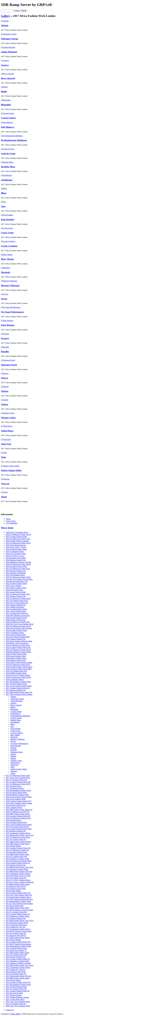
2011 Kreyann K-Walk (14, 993)
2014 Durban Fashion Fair (16, 865)
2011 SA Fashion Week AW (16, 989)
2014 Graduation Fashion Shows (18, 874)
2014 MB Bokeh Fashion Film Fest (19, 871)
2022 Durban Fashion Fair (16, 596)
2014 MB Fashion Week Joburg (18, 884)
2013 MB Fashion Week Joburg (18, 938)
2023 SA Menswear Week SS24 (18, 569)
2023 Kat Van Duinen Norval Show (19, 579)
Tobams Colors (8, 417)
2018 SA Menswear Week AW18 (18, 677)
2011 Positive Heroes (14, 995)
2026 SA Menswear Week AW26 (18, 534)
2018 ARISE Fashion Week (16, 673)
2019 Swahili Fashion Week (16, 630)
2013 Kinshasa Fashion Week (17, 923)
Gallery (5, 15)
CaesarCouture (8, 118)
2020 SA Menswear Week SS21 (18, 622)
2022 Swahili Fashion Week (16, 584)
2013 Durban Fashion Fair (16, 918)
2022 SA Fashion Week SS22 (17, 601)
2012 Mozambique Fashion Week (18, 946)
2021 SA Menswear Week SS (17, 613)
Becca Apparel (8, 78)
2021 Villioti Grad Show (15, 607)
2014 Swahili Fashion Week (16, 852)
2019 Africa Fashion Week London (19, 641)
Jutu (3, 206)
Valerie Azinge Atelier (11, 470)
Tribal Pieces (7, 431)
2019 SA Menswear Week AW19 (18, 650)
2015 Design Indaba (13, 846)
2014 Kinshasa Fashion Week (17, 869)
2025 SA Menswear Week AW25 (18, 543)
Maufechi (5, 272)
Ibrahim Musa (8, 166)
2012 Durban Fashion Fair (16, 957)
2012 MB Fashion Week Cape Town (19, 965)
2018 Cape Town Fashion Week (18, 675)
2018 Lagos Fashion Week (16, 656)
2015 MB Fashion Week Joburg (18, 844)
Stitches (4, 391)
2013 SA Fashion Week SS (16, 933)
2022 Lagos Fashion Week (16, 592)
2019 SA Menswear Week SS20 (18, 645)
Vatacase (5, 483)
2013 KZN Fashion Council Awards (19, 910)
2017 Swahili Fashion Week (16, 684)
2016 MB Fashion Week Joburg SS (19, 810)
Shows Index (7, 527)
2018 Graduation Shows (15, 680)
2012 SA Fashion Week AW (16, 955)
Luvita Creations (9, 246)
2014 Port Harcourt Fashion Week (18, 861)
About (8, 519)
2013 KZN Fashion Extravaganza (18, 944)
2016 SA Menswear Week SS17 (18, 812)
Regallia (5, 351)
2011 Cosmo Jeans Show (15, 999)
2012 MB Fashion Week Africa (17, 953)
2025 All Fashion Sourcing (16, 545)
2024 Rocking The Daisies (16, 558)
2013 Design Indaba (13, 940)
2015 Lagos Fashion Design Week (19, 825)
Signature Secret (9, 365)
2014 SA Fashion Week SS (16, 878)
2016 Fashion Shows (13, 820)
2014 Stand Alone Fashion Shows (18, 897)
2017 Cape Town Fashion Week (18, 778)
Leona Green (7, 232)
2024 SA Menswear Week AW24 (18, 564)
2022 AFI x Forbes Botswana (17, 603)
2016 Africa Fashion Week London (19, 803)
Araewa (5, 65)
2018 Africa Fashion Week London (19, 662)
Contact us (10, 1010)
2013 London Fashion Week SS (18, 914)
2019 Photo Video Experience (17, 643)
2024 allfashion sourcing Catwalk (18, 562)
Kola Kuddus (7, 219)
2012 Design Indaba (13, 980)
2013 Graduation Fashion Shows (18, 929)
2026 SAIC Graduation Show (17, 532)
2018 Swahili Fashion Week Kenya (19, 667)
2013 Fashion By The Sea (15, 927)
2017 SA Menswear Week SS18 (18, 776)
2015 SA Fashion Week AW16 (17, 827)
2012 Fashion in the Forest (16, 972)
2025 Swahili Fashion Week (16, 537)
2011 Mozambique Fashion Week (18, 985)
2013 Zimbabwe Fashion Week (17, 916)
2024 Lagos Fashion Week (16, 554)
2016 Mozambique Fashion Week (18, 790)
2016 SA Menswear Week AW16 (18, 818)
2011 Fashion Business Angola (17, 997)
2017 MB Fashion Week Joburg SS (19, 692)
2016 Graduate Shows (14, 807)
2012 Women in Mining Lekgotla (18, 963)
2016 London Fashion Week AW (18, 816)
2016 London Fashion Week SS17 (19, 801)
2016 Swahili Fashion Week (16, 793)
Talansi (4, 404)
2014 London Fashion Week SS (18, 863)
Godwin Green (8, 153)
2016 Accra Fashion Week (16, 799)
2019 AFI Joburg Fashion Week (18, 637)
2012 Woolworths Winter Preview (18, 976)
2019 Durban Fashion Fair (16, 639)
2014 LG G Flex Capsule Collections (20, 882)
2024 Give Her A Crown (15, 556)
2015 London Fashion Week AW (18, 848)
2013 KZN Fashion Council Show (19, 931)
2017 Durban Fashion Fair (16, 690)
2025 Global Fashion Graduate (17, 541)
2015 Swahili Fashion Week (16, 822)
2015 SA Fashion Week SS (16, 839)
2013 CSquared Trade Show (16, 925)
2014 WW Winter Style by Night (18, 876)
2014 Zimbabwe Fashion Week (17, 859)
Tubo (3, 457)
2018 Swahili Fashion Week (16, 654)
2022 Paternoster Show (14, 590)
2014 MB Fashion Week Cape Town (19, 867)
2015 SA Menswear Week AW (17, 850)
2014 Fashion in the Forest (16, 889)
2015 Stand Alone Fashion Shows (18, 842)
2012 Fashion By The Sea (15, 970)
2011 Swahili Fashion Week (16, 987)
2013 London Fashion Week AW (18, 942)
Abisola (4, 25)
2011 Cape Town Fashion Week (18, 1002)
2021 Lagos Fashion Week (16, 611)
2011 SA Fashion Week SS (16, 1004)
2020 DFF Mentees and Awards (18, 616)
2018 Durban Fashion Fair (16, 660)
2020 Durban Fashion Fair (16, 620)
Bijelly (4, 91)
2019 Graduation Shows (15, 633)
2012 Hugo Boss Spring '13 (16, 950)
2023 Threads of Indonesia (16, 573)
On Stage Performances (12, 312)
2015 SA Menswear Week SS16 (18, 837)
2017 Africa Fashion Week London (19, 694)
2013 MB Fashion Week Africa (17, 908)
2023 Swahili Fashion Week (16, 566)
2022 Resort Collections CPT (17, 581)
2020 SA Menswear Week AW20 (18, 626)
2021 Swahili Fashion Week (16, 609)
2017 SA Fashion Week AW (16, 780)
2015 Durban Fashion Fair (16, 831)
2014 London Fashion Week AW (18, 893)
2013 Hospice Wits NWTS (16, 935)
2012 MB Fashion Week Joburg (18, 978)
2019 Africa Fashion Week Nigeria (19, 628)
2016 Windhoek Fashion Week (17, 795)
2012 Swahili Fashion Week (16, 948)
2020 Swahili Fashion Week (16, 618)
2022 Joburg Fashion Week (16, 588)
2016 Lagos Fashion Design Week (19, 797)
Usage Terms (11, 521)
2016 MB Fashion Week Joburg (18, 814)
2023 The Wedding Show (15, 575)
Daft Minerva (7, 127)
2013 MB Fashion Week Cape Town (19, 921)
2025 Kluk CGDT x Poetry (16, 547)
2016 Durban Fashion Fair (16, 805)
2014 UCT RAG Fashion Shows (18, 880)
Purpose (5, 338)
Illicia (3, 193)
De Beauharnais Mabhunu (14, 140)
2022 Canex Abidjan (13, 586)
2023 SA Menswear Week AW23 (18, 577)
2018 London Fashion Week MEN (19, 669)
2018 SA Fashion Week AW (16, 671)
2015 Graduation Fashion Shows (18, 833)
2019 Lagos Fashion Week (16, 635)
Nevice (4, 299)
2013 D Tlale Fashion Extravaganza (19, 903)
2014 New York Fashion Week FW (19, 895)
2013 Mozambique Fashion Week (18, 901)
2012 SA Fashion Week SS (16, 974)
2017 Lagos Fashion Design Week (19, 686)
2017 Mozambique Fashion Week (18, 682)
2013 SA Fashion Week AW (16, 912)
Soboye (4, 378)
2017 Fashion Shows (13, 786)
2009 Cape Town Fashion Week (18, 1006)
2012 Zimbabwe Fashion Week (17, 961)
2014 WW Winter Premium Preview (19, 899)
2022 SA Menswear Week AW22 (18, 598)
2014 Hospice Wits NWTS (16, 886)
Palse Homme (7, 325)
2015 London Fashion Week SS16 (19, 829)
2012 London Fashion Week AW (18, 982)
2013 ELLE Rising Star (15, 906)
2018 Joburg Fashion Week (16, 658)
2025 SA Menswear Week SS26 (18, 539)
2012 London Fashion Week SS (18, 959)
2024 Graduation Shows (15, 552)
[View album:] (5, 21)
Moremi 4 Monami (10, 285)
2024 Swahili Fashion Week (16, 549)
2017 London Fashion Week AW (18, 782)
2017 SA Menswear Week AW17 (18, 784)
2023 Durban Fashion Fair (16, 571)
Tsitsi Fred (6, 444)
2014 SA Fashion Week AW (16, 857)
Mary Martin (7, 259)
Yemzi (4, 497)
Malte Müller (16, 1014)
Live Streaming (11, 523)
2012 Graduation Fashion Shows (18, 967)
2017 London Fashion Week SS (18, 688)
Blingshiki (6, 104)
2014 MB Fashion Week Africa (17, 854)
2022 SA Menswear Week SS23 (18, 594)
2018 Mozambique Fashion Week (18, 652)
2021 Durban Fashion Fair (16, 605)
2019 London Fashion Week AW (18, 648)
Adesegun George (9, 38)
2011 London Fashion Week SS (18, 991)
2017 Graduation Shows (15, 788)
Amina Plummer (9, 52)
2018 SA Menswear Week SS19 (18, 665)
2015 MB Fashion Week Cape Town (19, 835)
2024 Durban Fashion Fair (16, 560)
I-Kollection (6, 180)
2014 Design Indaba (13, 891)
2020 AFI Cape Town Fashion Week (19, 624)
